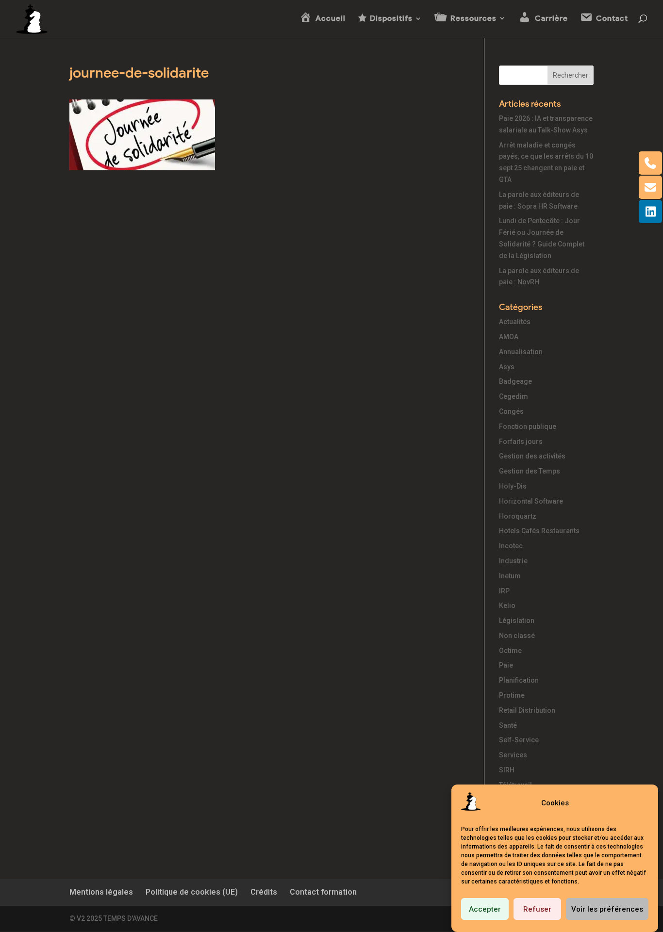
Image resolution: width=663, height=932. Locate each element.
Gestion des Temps (529, 471)
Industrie (513, 561)
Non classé (517, 635)
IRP (504, 591)
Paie (506, 665)
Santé (508, 725)
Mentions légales (101, 892)
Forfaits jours (521, 441)
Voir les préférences (607, 909)
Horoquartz (517, 516)
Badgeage (515, 381)
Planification (519, 680)
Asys (506, 367)
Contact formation (323, 892)
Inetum (510, 576)
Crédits (263, 892)
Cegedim (513, 396)
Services (513, 755)
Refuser (537, 909)
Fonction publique (527, 426)
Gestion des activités (532, 456)
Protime (512, 695)
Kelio (507, 605)
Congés (511, 411)
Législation (516, 620)
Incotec (511, 546)
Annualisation (521, 352)
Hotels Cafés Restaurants (539, 531)
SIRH (506, 770)
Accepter (485, 909)
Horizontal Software (531, 501)
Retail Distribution (527, 710)
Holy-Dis (513, 486)
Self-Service (519, 740)
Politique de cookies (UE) (192, 892)
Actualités (514, 322)
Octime (510, 650)
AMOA (508, 337)
